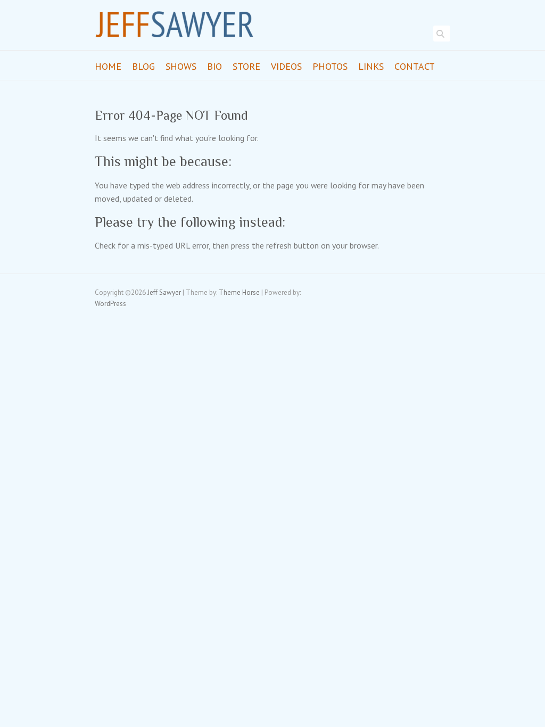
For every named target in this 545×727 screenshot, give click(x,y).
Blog (143, 66)
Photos (330, 66)
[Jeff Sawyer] (174, 28)
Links (371, 66)
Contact (414, 66)
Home (108, 66)
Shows (181, 66)
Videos (286, 66)
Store (246, 66)
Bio (214, 66)
